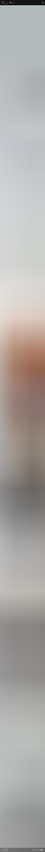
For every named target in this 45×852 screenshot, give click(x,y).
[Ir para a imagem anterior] (4, 850)
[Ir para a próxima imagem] (6, 850)
